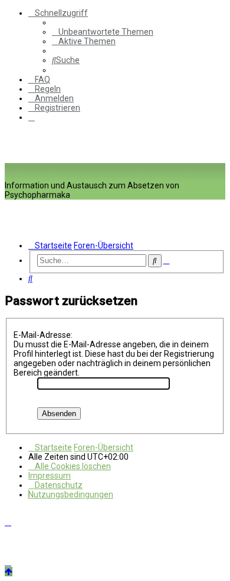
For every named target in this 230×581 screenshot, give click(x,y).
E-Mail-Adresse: (43, 335)
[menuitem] (102, 31)
